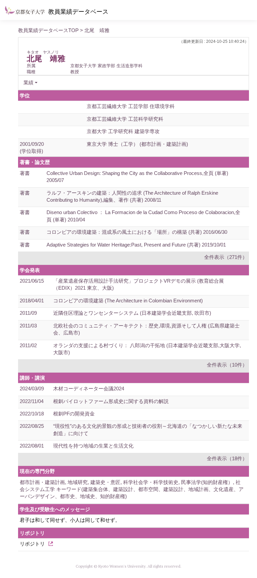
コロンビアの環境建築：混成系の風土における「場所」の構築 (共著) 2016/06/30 (137, 232)
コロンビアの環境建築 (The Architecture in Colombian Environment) (128, 300)
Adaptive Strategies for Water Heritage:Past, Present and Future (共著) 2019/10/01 (136, 245)
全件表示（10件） (227, 365)
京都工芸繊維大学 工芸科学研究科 (125, 119)
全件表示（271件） (225, 257)
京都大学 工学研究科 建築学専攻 (123, 131)
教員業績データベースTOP (48, 30)
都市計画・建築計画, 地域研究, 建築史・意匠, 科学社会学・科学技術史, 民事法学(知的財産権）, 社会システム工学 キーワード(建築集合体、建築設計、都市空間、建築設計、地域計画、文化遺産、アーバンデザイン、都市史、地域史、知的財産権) (132, 489)
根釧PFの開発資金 (74, 413)
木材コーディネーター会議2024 (88, 388)
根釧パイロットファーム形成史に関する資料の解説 (111, 401)
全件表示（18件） (227, 458)
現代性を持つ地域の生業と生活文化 (93, 446)
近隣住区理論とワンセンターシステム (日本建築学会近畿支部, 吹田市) (132, 313)
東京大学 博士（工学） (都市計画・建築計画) (137, 144)
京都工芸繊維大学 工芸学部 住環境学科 (131, 106)
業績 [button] (28, 82)
